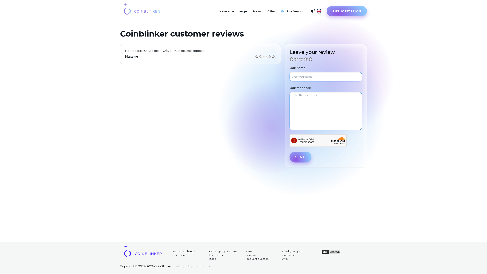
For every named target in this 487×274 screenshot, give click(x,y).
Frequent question (257, 258)
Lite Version (295, 11)
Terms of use (204, 266)
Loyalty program (292, 251)
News (257, 11)
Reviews (251, 254)
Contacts (288, 254)
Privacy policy (183, 266)
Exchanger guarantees (223, 251)
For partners (216, 254)
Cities (271, 11)
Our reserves (180, 254)
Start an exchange (183, 251)
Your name (297, 68)
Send (300, 157)
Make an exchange (233, 11)
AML (285, 258)
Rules (212, 258)
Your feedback (300, 88)
